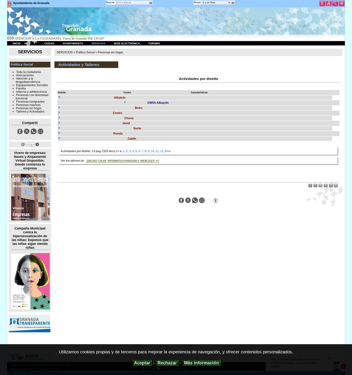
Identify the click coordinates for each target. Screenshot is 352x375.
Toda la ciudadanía (28, 71)
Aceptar (142, 362)
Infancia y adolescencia (31, 91)
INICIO (17, 43)
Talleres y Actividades (30, 111)
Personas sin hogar (28, 108)
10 (152, 151)
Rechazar (167, 362)
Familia (21, 88)
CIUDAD (49, 43)
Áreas (198, 2)
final (167, 151)
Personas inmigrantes (30, 101)
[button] (233, 2)
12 (162, 151)
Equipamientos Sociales (32, 85)
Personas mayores (28, 104)
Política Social (85, 52)
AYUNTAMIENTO (73, 43)
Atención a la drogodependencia (28, 80)
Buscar (110, 2)
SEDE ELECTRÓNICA (127, 43)
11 (157, 151)
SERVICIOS (98, 43)
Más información (201, 362)
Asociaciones (25, 75)
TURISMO (154, 43)
